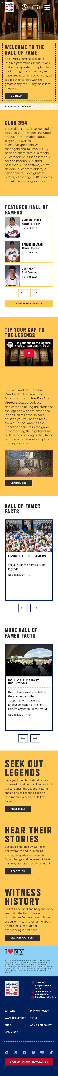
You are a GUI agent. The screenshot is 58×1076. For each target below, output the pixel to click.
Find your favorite (29, 303)
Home (8, 107)
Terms (34, 1018)
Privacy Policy (39, 1011)
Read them (18, 871)
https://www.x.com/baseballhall (15, 1052)
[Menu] (47, 7)
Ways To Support (15, 1018)
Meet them (18, 808)
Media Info (11, 1032)
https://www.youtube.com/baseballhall (42, 1052)
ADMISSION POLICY (41, 1025)
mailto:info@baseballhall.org (7, 1052)
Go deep (16, 95)
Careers (10, 1011)
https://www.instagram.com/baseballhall (33, 1052)
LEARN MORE (18, 483)
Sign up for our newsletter (29, 1061)
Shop (8, 1025)
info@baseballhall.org (46, 997)
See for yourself (22, 937)
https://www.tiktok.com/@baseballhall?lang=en (51, 1052)
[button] (23, 293)
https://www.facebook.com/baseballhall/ (24, 1052)
